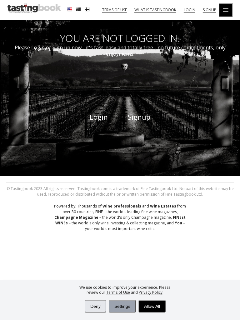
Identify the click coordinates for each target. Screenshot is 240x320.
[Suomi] (87, 10)
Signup (209, 9)
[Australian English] (79, 10)
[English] (70, 10)
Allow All (152, 306)
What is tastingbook (155, 9)
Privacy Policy (150, 292)
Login (189, 9)
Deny (95, 306)
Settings (122, 306)
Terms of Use (118, 292)
